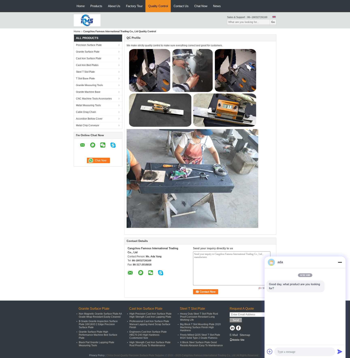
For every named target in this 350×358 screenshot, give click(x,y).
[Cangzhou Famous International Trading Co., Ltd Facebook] (238, 328)
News (217, 6)
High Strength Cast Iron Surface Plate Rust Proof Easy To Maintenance (150, 344)
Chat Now (200, 6)
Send (236, 320)
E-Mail (234, 334)
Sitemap (245, 334)
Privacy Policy (97, 355)
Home (81, 6)
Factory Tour (134, 6)
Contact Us (181, 6)
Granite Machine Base (88, 92)
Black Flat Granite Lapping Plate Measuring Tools (96, 344)
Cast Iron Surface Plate (88, 58)
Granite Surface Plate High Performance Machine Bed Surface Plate (98, 334)
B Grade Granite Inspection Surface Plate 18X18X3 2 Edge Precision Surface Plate (98, 324)
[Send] (340, 351)
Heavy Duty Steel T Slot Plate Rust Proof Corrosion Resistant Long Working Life (199, 316)
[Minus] (339, 262)
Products (96, 6)
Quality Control (158, 6)
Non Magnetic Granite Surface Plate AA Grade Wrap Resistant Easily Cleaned (100, 315)
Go (273, 22)
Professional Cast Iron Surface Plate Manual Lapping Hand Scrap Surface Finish (149, 324)
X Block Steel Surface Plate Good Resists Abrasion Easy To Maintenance (201, 344)
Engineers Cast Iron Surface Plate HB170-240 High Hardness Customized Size (148, 334)
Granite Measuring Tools (89, 85)
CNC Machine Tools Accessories (94, 98)
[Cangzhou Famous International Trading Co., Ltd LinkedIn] (232, 328)
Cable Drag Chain (86, 112)
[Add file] (270, 351)
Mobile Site (238, 340)
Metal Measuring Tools (88, 105)
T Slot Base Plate (85, 78)
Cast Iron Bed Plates (87, 65)
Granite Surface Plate (87, 51)
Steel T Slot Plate (85, 71)
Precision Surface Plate (89, 45)
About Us (114, 6)
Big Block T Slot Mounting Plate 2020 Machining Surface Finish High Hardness (200, 327)
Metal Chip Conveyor (87, 125)
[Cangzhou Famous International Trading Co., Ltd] (87, 20)
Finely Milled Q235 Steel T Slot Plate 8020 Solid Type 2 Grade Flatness (200, 336)
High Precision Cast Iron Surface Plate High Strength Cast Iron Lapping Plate (150, 315)
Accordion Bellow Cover (89, 118)
